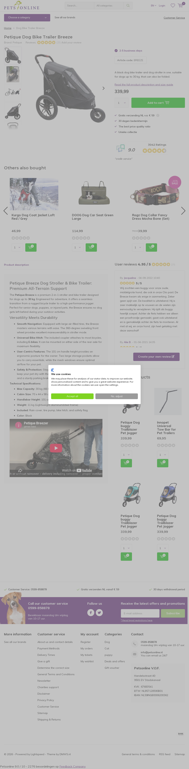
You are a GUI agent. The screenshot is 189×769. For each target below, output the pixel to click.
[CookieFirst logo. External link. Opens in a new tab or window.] (52, 370)
